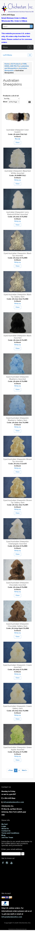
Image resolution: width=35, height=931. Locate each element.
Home (6, 64)
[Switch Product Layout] (29, 102)
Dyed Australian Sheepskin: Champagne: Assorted (17, 542)
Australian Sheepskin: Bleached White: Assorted (17, 172)
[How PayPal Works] (5, 903)
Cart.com (24, 929)
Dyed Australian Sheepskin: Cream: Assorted (17, 666)
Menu (5, 47)
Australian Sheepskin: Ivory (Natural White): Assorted (17, 213)
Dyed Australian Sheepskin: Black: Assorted (18, 337)
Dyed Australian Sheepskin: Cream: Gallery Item (17, 707)
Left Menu (7, 55)
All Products (16, 64)
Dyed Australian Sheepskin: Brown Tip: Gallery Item (17, 501)
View (18, 142)
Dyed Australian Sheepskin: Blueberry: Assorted (17, 378)
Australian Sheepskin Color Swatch (17, 131)
